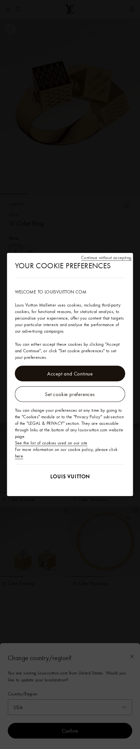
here (19, 456)
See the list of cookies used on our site (51, 443)
